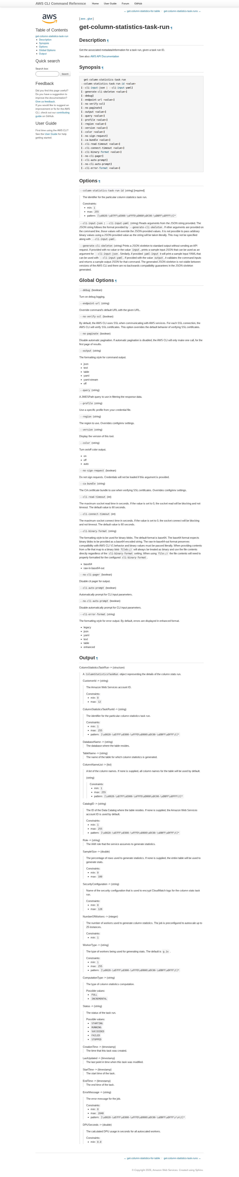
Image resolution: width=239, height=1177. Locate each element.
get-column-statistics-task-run (52, 36)
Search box (42, 68)
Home (95, 3)
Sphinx (199, 1170)
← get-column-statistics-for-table (142, 11)
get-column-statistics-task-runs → (182, 11)
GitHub (138, 3)
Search (65, 73)
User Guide (110, 3)
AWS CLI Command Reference (61, 3)
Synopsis (44, 43)
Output (43, 53)
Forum (125, 3)
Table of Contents (52, 30)
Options (43, 46)
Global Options (47, 50)
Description (45, 39)
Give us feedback (45, 101)
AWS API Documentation (104, 56)
